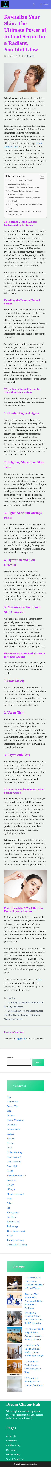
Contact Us (11, 1440)
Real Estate (12, 1217)
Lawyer (10, 1184)
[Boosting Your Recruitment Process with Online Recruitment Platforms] (14, 1300)
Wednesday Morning (17, 1244)
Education (12, 1124)
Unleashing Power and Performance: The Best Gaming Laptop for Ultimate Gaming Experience (23, 1015)
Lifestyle (11, 1189)
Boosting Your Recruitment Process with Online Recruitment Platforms (34, 1301)
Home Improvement (16, 1175)
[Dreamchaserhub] (5, 4)
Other (9, 1203)
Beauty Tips (12, 1106)
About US (11, 1436)
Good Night (12, 1166)
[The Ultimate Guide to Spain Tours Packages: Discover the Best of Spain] (14, 1335)
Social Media (13, 1221)
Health (10, 1171)
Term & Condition (15, 1459)
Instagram (11, 1180)
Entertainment (13, 1129)
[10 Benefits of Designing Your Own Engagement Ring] (14, 1368)
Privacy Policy (13, 1454)
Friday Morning (14, 1152)
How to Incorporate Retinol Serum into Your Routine (24, 199)
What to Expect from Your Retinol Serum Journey (25, 206)
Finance (10, 1138)
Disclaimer (11, 1450)
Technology (12, 1226)
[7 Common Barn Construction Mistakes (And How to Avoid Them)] (14, 1284)
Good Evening (14, 1157)
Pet (8, 1207)
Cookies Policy (13, 1445)
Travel (10, 1235)
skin (40, 979)
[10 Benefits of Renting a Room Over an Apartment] (14, 1384)
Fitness (10, 1143)
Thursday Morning (16, 1231)
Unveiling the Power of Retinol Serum (24, 187)
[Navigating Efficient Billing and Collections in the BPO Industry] (14, 1319)
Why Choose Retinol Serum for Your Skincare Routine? (23, 192)
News (9, 1198)
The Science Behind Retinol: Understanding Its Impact (20, 182)
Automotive (12, 1101)
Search (10, 1057)
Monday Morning (15, 1194)
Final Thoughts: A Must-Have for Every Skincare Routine (24, 213)
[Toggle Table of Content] (41, 176)
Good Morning (14, 1161)
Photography (13, 1212)
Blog (9, 1110)
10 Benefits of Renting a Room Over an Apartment (33, 1381)
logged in (21, 1038)
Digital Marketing (15, 1120)
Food (9, 1147)
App (9, 1097)
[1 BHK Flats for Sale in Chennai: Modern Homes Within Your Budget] (14, 1352)
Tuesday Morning (15, 1240)
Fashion (11, 998)
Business (11, 1115)
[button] (33, 4)
